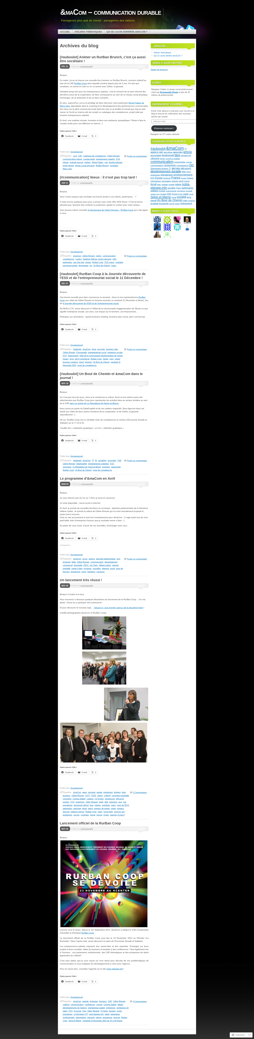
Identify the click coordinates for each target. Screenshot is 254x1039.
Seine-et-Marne (74, 1021)
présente (91, 1017)
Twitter (190, 28)
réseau (88, 262)
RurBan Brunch (102, 166)
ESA (118, 159)
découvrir (186, 168)
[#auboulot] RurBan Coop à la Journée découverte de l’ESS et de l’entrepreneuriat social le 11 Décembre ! (103, 276)
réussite (66, 812)
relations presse (77, 812)
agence (92, 559)
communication (109, 256)
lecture (187, 181)
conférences (90, 1004)
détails (120, 1004)
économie (163, 203)
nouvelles (97, 568)
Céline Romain (113, 156)
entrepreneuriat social (97, 352)
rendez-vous (155, 194)
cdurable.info (186, 156)
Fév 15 (64, 66)
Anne (94, 349)
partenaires (67, 262)
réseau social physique (85, 166)
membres (106, 467)
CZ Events (99, 799)
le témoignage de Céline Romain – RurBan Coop (110, 210)
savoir (191, 194)
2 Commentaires (140, 792)
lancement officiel (81, 805)
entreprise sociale (114, 352)
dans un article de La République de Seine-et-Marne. (94, 403)
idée (106, 802)
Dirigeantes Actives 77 (161, 168)
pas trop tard (78, 262)
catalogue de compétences (94, 156)
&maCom (77, 256)
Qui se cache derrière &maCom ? (126, 32)
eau (184, 171)
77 (93, 460)
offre (114, 259)
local (72, 359)
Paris (178, 188)
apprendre (178, 152)
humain (183, 178)
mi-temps (88, 568)
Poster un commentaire (137, 156)
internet (115, 565)
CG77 (87, 795)
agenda (85, 1001)
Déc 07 (64, 283)
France (175, 177)
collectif (107, 795)
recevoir (116, 1017)
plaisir (90, 808)
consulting (67, 799)
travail (92, 815)
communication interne (72, 159)
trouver (99, 815)
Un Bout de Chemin (101, 265)
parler (107, 1014)
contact (78, 259)
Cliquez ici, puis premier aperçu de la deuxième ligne (118, 607)
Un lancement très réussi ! (81, 580)
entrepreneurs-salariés (105, 159)
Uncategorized (76, 152)
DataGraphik (81, 464)
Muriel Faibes (97, 162)
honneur (112, 1011)
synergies (85, 815)
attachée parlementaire (105, 559)
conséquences (182, 165)
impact (65, 359)
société (181, 197)
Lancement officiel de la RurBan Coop (90, 823)
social (173, 197)
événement (108, 792)
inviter (119, 1011)
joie (124, 802)
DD (191, 165)
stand (81, 362)
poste (112, 568)
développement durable (166, 171)
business (66, 795)
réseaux (120, 808)
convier (99, 1004)
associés (101, 349)
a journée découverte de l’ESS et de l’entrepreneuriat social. (91, 303)
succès (76, 815)
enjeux (188, 172)
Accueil (65, 32)
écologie (154, 203)
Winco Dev (67, 169)
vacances (100, 572)
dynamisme (110, 799)
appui (84, 792)
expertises (80, 802)
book (124, 792)
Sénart (105, 359)
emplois (66, 802)
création (90, 799)
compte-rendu (89, 159)
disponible (78, 565)
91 (96, 460)
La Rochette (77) (81, 1014)
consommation (157, 165)
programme (75, 572)
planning (105, 568)
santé (185, 194)
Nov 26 (64, 586)
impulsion (113, 802)
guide (101, 802)
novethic (172, 188)
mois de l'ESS (123, 805)
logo (91, 805)
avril (118, 559)
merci (113, 805)
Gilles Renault (92, 802)
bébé (74, 562)
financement (73, 356)
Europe (159, 178)
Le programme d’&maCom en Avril (87, 478)
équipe (99, 792)
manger (165, 184)
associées (112, 460)
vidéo (185, 200)
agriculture (168, 152)
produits (162, 191)
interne (65, 162)
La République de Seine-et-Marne (87, 467)
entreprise (155, 175)
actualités (102, 460)
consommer (170, 165)
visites (106, 815)
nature (178, 184)
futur (84, 1011)
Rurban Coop (97, 262)
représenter (116, 467)
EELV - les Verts (90, 565)
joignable (66, 568)
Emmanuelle (81, 352)
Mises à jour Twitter (167, 63)
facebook (167, 178)
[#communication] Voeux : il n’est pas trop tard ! (98, 177)
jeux (120, 802)
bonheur (117, 792)
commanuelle (86, 66)
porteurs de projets (102, 808)
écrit (75, 156)
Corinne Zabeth (79, 799)
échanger (66, 562)
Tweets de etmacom (159, 70)
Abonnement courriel (167, 104)
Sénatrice (91, 572)
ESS (65, 356)
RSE (169, 194)
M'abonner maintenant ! (164, 128)
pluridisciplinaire (115, 162)
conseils (189, 162)
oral (106, 162)
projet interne (68, 166)
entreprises (110, 1008)
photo (84, 808)
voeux (113, 265)
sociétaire (114, 166)
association (156, 155)
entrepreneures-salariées (98, 464)
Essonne (77, 1011)
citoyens (155, 158)
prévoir (98, 1017)
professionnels (171, 191)
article (187, 152)
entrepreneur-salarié (96, 1008)
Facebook (179, 28)
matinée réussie (76, 162)
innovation (67, 467)
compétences (68, 259)
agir (161, 152)
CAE (80, 156)
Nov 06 (64, 829)
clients (98, 256)
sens (112, 359)
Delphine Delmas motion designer (97, 259)
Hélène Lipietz (105, 565)
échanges (94, 1001)
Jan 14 (64, 183)
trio (91, 265)
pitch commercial (82, 359)
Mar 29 (64, 484)
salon (100, 812)
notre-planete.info (114, 969)
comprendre (179, 162)
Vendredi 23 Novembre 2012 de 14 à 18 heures (102, 1021)
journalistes (67, 805)
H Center (104, 1011)
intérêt (181, 181)
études (177, 204)
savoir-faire (108, 812)
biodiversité (168, 155)
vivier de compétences (87, 365)
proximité (189, 191)
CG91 (93, 795)
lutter (159, 185)
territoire (88, 362)
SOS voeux (109, 262)
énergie (171, 204)
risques (163, 194)
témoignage (83, 265)
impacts (190, 178)
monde (171, 184)
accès (84, 559)
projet (113, 808)
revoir (83, 572)
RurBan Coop (80, 83)
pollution (154, 191)
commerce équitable (120, 795)
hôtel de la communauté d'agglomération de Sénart (101, 356)
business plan (112, 349)
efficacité (120, 799)
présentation (81, 1017)
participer (77, 808)
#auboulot (77, 349)
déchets (176, 168)
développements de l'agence (75, 1008)
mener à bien (76, 568)
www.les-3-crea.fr (117, 815)
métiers (87, 162)
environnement (182, 174)
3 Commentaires (140, 1001)
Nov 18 (64, 383)
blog (177, 155)
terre (189, 197)
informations (156, 181)
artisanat (91, 792)
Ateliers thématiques (88, 32)
